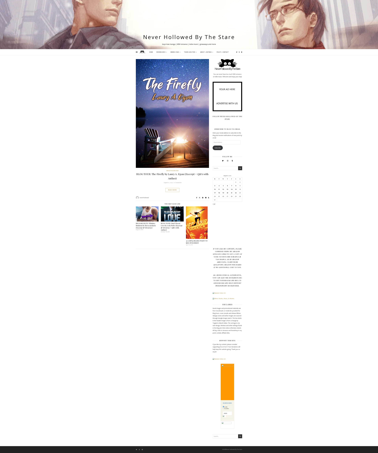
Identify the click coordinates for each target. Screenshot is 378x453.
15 (235, 189)
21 (231, 193)
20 (227, 193)
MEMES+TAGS (175, 52)
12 (223, 189)
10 (214, 189)
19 (223, 193)
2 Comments (177, 182)
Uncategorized (172, 170)
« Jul (214, 204)
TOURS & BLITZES (189, 52)
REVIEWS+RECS (161, 52)
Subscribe (218, 148)
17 (214, 193)
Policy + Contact (223, 52)
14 (231, 189)
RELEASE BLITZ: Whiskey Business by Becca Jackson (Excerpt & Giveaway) (146, 225)
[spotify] (241, 52)
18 (219, 193)
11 (219, 189)
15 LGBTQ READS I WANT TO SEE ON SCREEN (197, 242)
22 (235, 193)
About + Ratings (206, 52)
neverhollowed (144, 197)
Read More (172, 190)
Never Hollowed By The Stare (189, 37)
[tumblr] (239, 52)
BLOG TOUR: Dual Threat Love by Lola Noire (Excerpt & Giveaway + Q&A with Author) (171, 226)
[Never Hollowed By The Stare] (142, 52)
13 (227, 189)
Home (151, 52)
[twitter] (237, 52)
